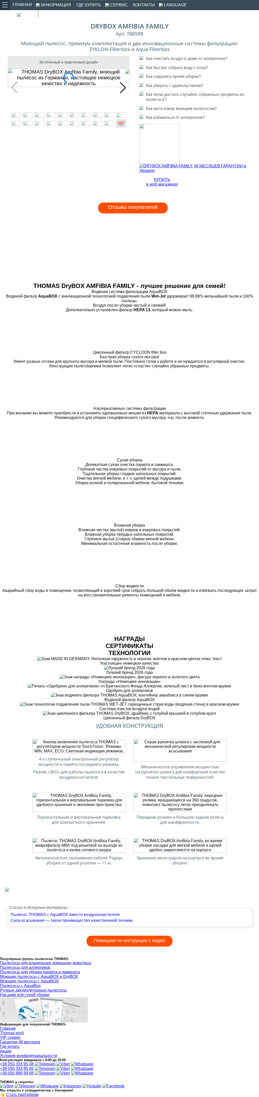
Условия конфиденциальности (28, 1056)
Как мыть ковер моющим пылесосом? (181, 108)
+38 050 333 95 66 (17, 1068)
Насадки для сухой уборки (24, 995)
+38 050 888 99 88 (17, 1073)
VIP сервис (10, 1037)
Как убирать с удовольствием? (174, 85)
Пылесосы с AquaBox (20, 985)
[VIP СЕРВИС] (159, 162)
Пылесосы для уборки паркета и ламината (40, 972)
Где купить (10, 1046)
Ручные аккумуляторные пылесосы (33, 990)
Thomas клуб (12, 1033)
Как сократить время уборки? (173, 76)
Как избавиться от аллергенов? (175, 117)
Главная (8, 1028)
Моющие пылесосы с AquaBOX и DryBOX (39, 976)
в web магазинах (162, 181)
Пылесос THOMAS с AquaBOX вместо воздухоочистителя (65, 914)
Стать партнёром (22, 1094)
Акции (5, 1051)
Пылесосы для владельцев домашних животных (45, 963)
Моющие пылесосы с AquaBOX (29, 981)
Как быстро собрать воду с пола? (177, 67)
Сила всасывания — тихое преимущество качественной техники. (72, 920)
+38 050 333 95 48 (17, 1064)
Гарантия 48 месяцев (20, 1042)
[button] (122, 87)
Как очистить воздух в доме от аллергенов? (187, 58)
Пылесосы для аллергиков (25, 967)
